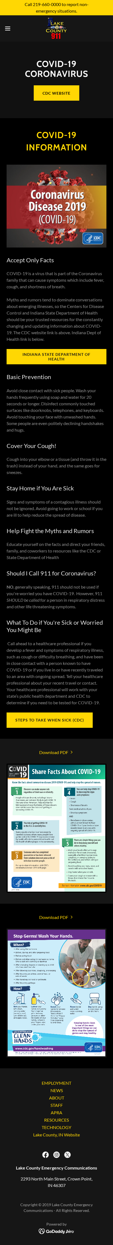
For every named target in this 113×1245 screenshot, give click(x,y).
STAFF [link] (56, 1105)
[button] (10, 28)
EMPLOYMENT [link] (56, 1083)
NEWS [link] (56, 1090)
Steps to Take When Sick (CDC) (49, 720)
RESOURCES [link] (56, 1119)
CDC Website (56, 93)
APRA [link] (56, 1112)
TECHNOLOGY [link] (56, 1127)
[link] (56, 28)
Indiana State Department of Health (56, 356)
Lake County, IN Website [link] (56, 1134)
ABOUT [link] (56, 1097)
